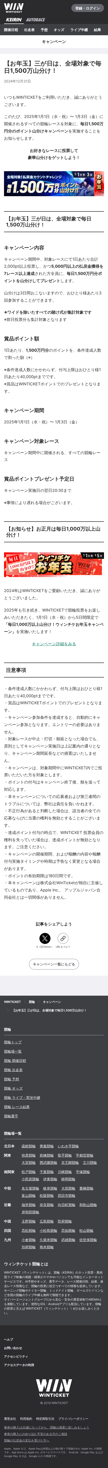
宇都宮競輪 (84, 1155)
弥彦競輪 (29, 1155)
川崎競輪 (65, 1172)
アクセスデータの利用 (19, 1365)
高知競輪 (68, 1230)
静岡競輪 (68, 1179)
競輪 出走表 (13, 1070)
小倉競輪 (29, 1240)
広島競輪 (47, 1221)
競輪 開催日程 (15, 1060)
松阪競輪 (47, 1195)
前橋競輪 (47, 1155)
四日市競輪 (66, 1195)
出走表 (29, 29)
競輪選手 (11, 1116)
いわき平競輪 (68, 1146)
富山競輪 (29, 1195)
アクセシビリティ (16, 1356)
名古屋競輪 (30, 1188)
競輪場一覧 (13, 1051)
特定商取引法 (45, 1419)
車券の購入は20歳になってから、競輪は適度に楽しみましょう (46, 1427)
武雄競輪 (68, 1240)
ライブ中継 (79, 29)
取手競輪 (65, 1155)
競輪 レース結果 (17, 1107)
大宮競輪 (29, 1162)
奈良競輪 (47, 1205)
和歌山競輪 (88, 1205)
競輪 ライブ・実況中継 (22, 1097)
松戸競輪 (29, 1172)
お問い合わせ (13, 1348)
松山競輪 (86, 1230)
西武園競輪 (48, 1162)
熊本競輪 (47, 1247)
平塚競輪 (83, 1172)
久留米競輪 (48, 1240)
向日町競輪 (66, 1205)
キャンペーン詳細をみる (54, 643)
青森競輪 (47, 1146)
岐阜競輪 (50, 1188)
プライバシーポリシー (73, 1419)
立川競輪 (90, 1162)
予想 (44, 29)
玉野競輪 (29, 1221)
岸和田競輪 (30, 1212)
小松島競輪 (48, 1230)
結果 (97, 29)
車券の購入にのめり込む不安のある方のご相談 (35, 1434)
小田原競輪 (30, 1179)
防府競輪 (65, 1221)
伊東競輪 (50, 1179)
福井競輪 (29, 1205)
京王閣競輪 (70, 1162)
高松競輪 (29, 1230)
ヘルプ (8, 1339)
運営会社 (10, 1419)
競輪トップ (13, 1042)
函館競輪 (29, 1146)
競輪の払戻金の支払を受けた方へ (26, 1440)
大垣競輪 (68, 1188)
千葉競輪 (47, 1172)
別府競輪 (29, 1247)
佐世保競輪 (88, 1240)
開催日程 (11, 29)
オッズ (59, 29)
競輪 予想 (11, 1079)
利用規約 (26, 1419)
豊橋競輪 (86, 1188)
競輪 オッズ (13, 1088)
